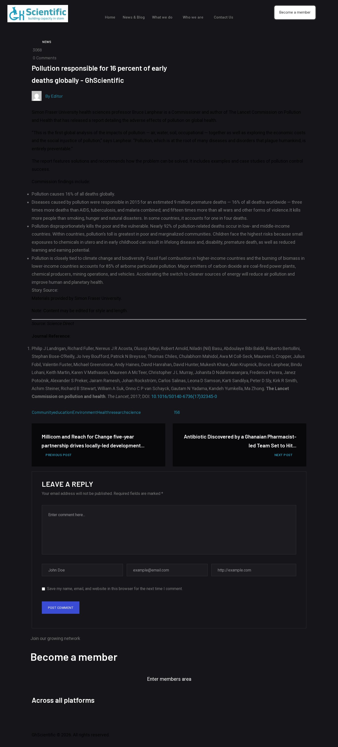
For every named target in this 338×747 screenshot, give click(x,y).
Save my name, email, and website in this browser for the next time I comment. (115, 589)
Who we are (193, 17)
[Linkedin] (78, 717)
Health (103, 412)
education (62, 412)
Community (42, 412)
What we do (162, 17)
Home (110, 17)
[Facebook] (38, 717)
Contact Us (223, 17)
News (46, 42)
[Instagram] (64, 717)
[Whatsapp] (91, 717)
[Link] (104, 717)
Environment (84, 412)
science (133, 412)
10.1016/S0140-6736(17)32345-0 (184, 396)
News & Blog (134, 17)
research (118, 412)
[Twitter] (51, 717)
